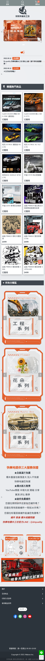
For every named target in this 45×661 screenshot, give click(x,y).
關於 (3, 589)
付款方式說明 (6, 598)
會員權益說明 (6, 603)
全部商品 (5, 594)
